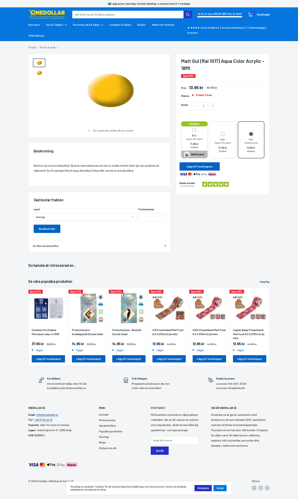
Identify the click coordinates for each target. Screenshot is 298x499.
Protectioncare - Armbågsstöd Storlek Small (87, 331)
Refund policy (107, 420)
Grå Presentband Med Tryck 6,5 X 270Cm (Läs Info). (167, 331)
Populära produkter (110, 431)
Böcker (141, 24)
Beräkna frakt (47, 228)
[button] (194, 138)
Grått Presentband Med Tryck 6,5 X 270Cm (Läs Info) (209, 331)
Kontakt (104, 414)
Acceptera (203, 488)
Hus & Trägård (54, 24)
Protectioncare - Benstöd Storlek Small (126, 331)
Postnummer (146, 209)
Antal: (184, 104)
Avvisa (220, 488)
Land (37, 209)
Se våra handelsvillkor (46, 245)
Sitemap (104, 436)
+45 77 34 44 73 (43, 419)
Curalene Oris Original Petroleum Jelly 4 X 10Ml (45, 331)
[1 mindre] (194, 105)
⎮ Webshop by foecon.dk (60, 481)
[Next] (270, 327)
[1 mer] (212, 105)
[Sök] (187, 14)
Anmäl (159, 450)
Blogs (102, 442)
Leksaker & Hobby (120, 24)
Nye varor (34, 24)
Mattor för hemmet (163, 24)
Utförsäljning (36, 35)
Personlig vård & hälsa (86, 24)
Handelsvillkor (107, 425)
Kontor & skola (47, 47)
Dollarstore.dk (107, 448)
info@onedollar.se (47, 414)
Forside (32, 47)
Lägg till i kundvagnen (199, 166)
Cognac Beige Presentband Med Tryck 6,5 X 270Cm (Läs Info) (248, 333)
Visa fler (265, 281)
